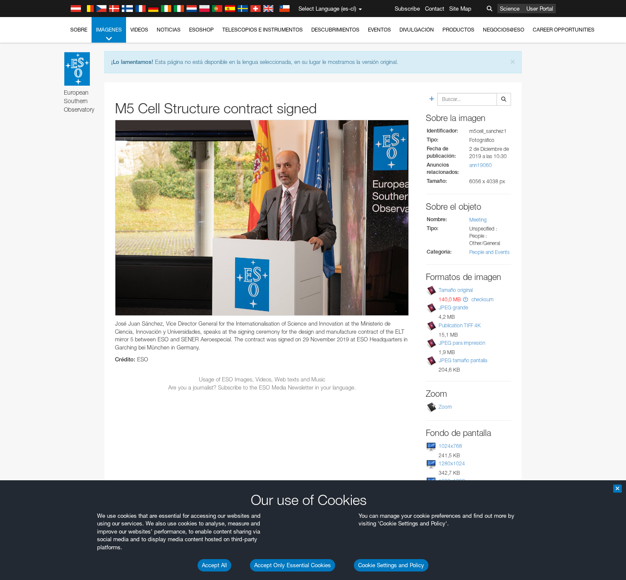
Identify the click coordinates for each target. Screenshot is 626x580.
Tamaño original (456, 290)
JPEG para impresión (462, 343)
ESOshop (201, 29)
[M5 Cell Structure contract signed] (261, 217)
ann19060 (480, 165)
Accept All (214, 565)
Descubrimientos (335, 29)
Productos (458, 29)
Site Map (460, 8)
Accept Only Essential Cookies (292, 565)
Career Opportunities (563, 29)
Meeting (478, 219)
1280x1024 (452, 463)
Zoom (445, 407)
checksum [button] (482, 299)
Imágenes (109, 29)
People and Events (489, 252)
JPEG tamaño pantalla (463, 360)
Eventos (379, 29)
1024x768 (450, 446)
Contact (434, 8)
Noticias (169, 29)
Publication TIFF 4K (460, 325)
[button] (465, 299)
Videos (139, 29)
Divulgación (416, 29)
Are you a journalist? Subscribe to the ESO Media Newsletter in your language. (262, 387)
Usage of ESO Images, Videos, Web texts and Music (262, 379)
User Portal (539, 8)
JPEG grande (453, 307)
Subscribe (407, 8)
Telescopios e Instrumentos (262, 29)
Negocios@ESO (503, 29)
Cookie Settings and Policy (391, 565)
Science (510, 8)
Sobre (78, 29)
